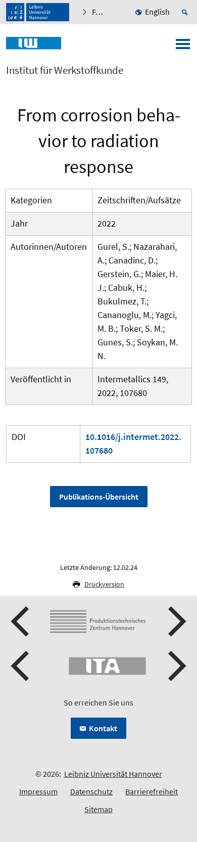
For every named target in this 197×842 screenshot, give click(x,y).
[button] (21, 621)
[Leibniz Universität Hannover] (37, 12)
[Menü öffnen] (183, 47)
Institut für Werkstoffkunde (64, 70)
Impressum (38, 791)
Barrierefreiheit (151, 791)
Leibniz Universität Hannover (113, 774)
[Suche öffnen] (186, 12)
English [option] (157, 12)
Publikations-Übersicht (98, 497)
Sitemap (98, 809)
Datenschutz (91, 791)
